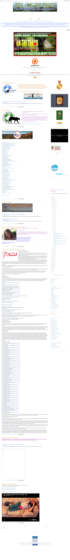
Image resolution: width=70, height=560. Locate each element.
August (54, 205)
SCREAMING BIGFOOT (5, 170)
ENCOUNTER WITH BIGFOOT (6, 183)
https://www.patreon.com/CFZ (6, 311)
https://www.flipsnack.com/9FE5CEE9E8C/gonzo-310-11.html (11, 369)
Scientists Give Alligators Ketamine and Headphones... (9, 488)
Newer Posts (3, 526)
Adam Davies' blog (53, 344)
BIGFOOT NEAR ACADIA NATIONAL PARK (8, 168)
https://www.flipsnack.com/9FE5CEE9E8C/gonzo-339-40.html (11, 343)
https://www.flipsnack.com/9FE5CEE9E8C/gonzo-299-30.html (11, 380)
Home (25, 526)
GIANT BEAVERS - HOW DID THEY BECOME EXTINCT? (9, 161)
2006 (52, 269)
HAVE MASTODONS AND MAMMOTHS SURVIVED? (9, 145)
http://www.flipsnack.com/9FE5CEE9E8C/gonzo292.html (10, 391)
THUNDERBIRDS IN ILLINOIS (6, 163)
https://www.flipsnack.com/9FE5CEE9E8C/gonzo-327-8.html (11, 354)
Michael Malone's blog (54, 338)
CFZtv (52, 281)
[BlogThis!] (20, 106)
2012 (52, 262)
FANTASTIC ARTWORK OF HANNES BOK (7, 171)
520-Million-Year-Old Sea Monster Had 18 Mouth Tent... (9, 487)
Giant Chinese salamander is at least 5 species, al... (8, 489)
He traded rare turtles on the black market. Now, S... (8, 491)
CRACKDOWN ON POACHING (6, 174)
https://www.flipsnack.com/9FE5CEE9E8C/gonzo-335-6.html (11, 347)
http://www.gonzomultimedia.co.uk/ (7, 304)
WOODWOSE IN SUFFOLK (5, 172)
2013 (52, 261)
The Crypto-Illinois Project (54, 304)
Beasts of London (53, 326)
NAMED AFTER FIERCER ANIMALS (7, 179)
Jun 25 (54, 214)
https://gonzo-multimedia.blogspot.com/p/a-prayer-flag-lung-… (11, 282)
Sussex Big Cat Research (54, 327)
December (54, 200)
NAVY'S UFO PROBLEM (5, 169)
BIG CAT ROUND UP (6, 110)
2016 (52, 257)
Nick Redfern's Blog (53, 303)
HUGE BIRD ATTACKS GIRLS (6, 165)
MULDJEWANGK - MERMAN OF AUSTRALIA (8, 143)
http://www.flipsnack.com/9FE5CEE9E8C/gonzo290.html (10, 395)
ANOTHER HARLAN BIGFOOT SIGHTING (7, 164)
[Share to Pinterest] (22, 106)
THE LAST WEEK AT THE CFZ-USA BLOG (10, 130)
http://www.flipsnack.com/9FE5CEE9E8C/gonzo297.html (10, 382)
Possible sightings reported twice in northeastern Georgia (14, 214)
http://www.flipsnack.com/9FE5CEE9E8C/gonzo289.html (10, 397)
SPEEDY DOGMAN (4, 173)
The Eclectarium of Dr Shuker (55, 306)
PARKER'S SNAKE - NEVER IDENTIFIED (7, 160)
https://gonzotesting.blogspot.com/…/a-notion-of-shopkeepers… (11, 313)
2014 (52, 259)
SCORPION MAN (4, 190)
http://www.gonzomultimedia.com (7, 306)
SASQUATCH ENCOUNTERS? (6, 147)
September (54, 204)
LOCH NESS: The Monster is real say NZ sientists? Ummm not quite (30, 91)
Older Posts (46, 526)
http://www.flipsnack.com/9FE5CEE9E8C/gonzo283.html (10, 408)
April (53, 249)
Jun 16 (54, 222)
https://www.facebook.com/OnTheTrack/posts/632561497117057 (11, 309)
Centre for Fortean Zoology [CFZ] (55, 278)
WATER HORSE (4, 150)
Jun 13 (54, 225)
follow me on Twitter (65, 175)
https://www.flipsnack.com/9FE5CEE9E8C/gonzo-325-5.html (11, 356)
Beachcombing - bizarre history (55, 329)
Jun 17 (54, 221)
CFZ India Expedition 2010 (54, 295)
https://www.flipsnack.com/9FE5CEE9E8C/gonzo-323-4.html (11, 358)
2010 (52, 264)
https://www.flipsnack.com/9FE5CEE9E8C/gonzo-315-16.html (11, 365)
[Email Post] (18, 106)
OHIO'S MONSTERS (4, 154)
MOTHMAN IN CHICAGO (5, 156)
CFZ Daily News (53, 289)
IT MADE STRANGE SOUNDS (6, 148)
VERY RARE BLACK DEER (5, 177)
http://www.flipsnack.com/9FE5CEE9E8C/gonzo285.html (10, 404)
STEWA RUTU (4, 192)
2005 (52, 270)
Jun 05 (54, 232)
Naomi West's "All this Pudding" (55, 336)
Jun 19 (54, 220)
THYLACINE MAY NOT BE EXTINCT (7, 181)
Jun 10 (54, 227)
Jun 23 (54, 216)
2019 (52, 199)
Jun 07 (54, 230)
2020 (52, 198)
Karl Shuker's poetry (53, 301)
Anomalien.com (5, 215)
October (54, 203)
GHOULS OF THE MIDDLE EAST (6, 188)
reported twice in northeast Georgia (10, 219)
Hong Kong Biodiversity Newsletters (55, 347)
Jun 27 (54, 211)
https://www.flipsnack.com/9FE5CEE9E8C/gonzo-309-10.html (11, 371)
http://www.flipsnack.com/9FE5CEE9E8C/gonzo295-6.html (10, 386)
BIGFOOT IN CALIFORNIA (5, 195)
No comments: (15, 106)
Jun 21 (54, 217)
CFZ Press (52, 294)
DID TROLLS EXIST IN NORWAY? (6, 159)
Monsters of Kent (53, 324)
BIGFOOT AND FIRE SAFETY (6, 184)
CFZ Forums (52, 283)
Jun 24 (54, 215)
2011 (52, 263)
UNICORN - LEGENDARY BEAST (6, 187)
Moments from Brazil (53, 339)
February (54, 252)
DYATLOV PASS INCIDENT (5, 146)
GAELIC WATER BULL (5, 162)
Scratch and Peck (53, 318)
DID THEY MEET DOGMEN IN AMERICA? (7, 144)
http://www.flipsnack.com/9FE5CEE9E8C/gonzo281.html (10, 412)
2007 (52, 268)
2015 (52, 258)
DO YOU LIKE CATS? (5, 176)
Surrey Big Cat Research (54, 330)
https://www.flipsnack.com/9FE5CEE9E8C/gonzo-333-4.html (11, 349)
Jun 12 (54, 226)
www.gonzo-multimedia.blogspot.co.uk (13, 426)
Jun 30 (54, 209)
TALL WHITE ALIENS (5, 191)
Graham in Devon (53, 322)
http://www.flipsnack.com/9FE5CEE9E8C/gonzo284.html (10, 406)
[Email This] (19, 106)
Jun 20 (54, 219)
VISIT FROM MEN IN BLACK (6, 151)
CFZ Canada (52, 291)
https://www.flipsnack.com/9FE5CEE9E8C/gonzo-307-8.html (11, 373)
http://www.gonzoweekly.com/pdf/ (7, 417)
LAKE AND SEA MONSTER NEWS (8, 82)
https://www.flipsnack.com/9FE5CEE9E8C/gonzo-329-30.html (11, 352)
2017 (52, 256)
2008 (52, 267)
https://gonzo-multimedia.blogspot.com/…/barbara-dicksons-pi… (11, 288)
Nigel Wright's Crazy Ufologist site (55, 343)
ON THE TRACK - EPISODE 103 (6, 175)
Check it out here (35, 70)
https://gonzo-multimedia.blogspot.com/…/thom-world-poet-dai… (11, 291)
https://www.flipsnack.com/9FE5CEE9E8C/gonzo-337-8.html (11, 345)
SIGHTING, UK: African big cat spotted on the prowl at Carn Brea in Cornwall (32, 122)
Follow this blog (35, 544)
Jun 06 (54, 231)
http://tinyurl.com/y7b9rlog (6, 299)
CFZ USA (52, 292)
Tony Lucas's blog (53, 337)
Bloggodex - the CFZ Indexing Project (56, 288)
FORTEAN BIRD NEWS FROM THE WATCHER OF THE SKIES (13, 227)
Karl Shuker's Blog (53, 300)
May (53, 248)
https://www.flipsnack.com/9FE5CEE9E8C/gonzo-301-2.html (11, 378)
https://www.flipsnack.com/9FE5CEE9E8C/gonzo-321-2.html (11, 360)
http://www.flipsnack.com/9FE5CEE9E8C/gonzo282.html (10, 410)
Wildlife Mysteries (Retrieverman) (55, 332)
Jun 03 (54, 245)
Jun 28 (54, 210)
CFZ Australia (53, 282)
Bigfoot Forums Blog (53, 287)
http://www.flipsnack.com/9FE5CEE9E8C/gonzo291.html (10, 393)
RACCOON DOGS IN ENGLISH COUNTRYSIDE (8, 189)
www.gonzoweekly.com (18, 414)
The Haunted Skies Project (54, 307)
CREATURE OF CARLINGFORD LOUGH (7, 155)
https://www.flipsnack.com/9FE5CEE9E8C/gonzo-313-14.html (11, 367)
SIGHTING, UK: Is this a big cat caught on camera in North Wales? (30, 124)
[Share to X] (21, 106)
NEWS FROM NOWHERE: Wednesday (9, 484)
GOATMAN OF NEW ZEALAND (6, 158)
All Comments (54, 314)
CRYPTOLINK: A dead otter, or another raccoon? (10, 437)
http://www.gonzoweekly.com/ (6, 322)
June (53, 208)
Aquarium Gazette (53, 345)
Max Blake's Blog (53, 302)
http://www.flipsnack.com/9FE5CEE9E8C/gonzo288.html (10, 399)
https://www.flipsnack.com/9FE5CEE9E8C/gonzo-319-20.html (11, 362)
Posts (52, 312)
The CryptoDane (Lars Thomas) (55, 305)
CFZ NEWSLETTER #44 (5, 157)
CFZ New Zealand (53, 293)
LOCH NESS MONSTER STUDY (6, 167)
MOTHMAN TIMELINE (5, 178)
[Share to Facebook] (22, 106)
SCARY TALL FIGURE (5, 152)
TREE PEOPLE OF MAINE (5, 142)
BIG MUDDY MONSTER (5, 180)
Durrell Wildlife (53, 331)
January (54, 253)
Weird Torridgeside (53, 308)
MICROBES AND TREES (5, 182)
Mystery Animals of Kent (54, 323)
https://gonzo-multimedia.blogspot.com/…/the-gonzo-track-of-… (11, 286)
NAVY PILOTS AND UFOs (5, 185)
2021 (52, 197)
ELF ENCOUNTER (4, 153)
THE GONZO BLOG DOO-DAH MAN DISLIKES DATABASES (13, 249)
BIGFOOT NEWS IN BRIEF (7, 202)
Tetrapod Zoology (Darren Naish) (55, 328)
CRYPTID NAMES (4, 166)
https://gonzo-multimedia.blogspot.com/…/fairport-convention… (11, 293)
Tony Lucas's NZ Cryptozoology (55, 346)
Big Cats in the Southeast (54, 325)
